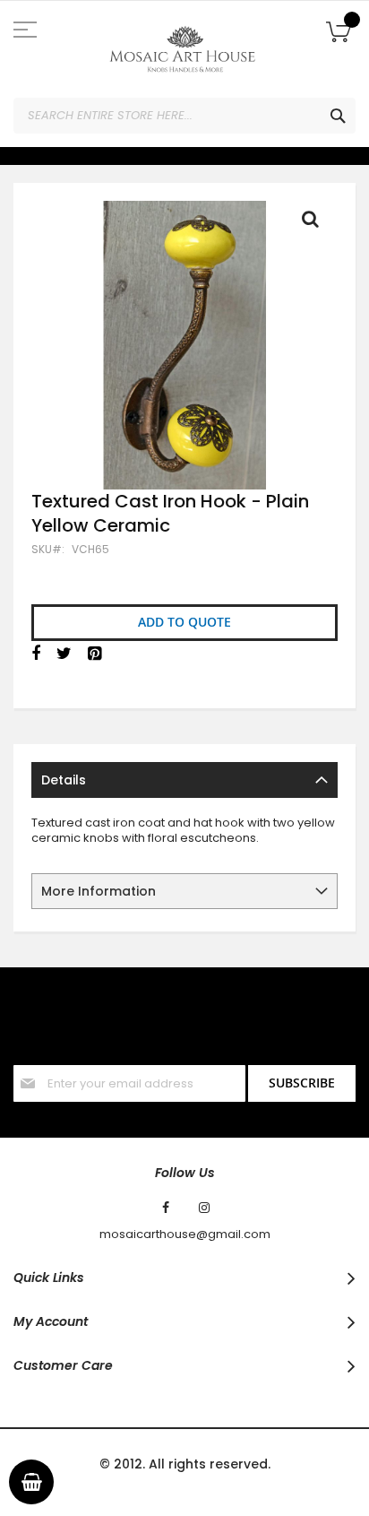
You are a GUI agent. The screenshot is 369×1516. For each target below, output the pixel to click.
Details (63, 780)
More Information (98, 891)
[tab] (184, 780)
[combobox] (184, 116)
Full (315, 223)
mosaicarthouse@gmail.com (184, 1234)
